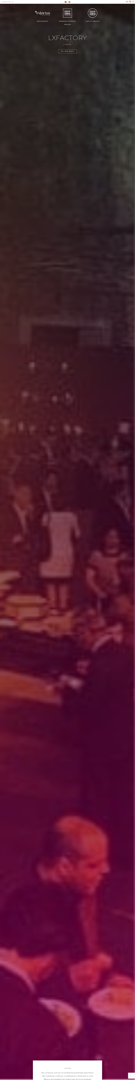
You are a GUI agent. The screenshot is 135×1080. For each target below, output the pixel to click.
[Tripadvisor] (127, 1)
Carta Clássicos (93, 21)
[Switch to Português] (66, 2)
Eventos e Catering (67, 21)
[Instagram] (133, 1)
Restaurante (42, 21)
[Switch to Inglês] (69, 2)
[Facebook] (130, 1)
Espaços (67, 24)
